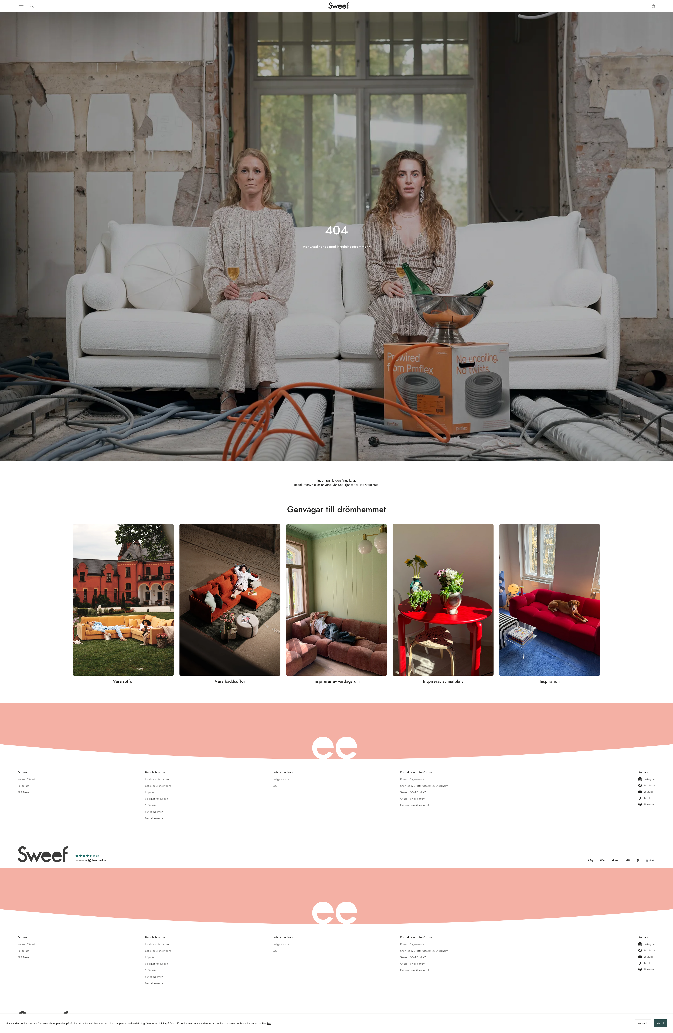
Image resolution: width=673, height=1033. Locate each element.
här (269, 1023)
